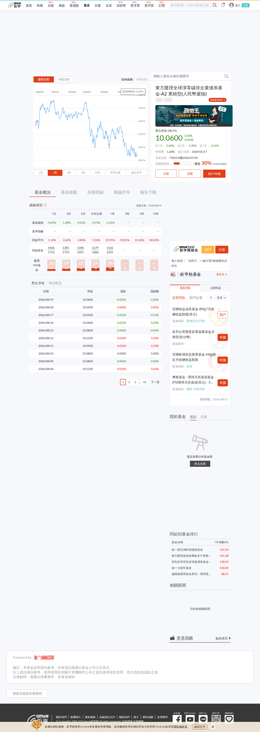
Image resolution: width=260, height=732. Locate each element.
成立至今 (136, 172)
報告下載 (148, 192)
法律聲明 (162, 717)
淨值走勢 (64, 79)
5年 (83, 172)
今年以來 (115, 172)
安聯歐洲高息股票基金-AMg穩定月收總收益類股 (194, 357)
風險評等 (122, 192)
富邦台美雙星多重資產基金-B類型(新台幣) (193, 334)
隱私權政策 (180, 726)
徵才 (136, 717)
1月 (41, 172)
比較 (166, 173)
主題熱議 (215, 288)
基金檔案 (69, 192)
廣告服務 (90, 717)
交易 (222, 249)
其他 (159, 99)
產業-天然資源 (195, 389)
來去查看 (200, 464)
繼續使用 (199, 727)
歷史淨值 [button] (37, 283)
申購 (223, 337)
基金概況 (43, 192)
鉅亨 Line (203, 719)
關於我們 (61, 717)
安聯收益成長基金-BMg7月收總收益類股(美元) (193, 311)
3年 (69, 172)
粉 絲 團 (177, 719)
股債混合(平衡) (195, 321)
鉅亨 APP (216, 719)
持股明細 (95, 192)
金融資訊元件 (107, 717)
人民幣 (168, 99)
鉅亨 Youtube (190, 719)
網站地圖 (148, 717)
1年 (55, 172)
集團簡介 (75, 717)
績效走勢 (43, 79)
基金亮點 (185, 288)
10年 (97, 172)
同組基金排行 (216, 99)
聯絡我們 (124, 717)
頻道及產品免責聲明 (27, 693)
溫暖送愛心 (229, 719)
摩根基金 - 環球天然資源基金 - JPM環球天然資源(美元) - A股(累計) (194, 380)
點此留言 (222, 638)
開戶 (208, 249)
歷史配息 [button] (55, 283)
